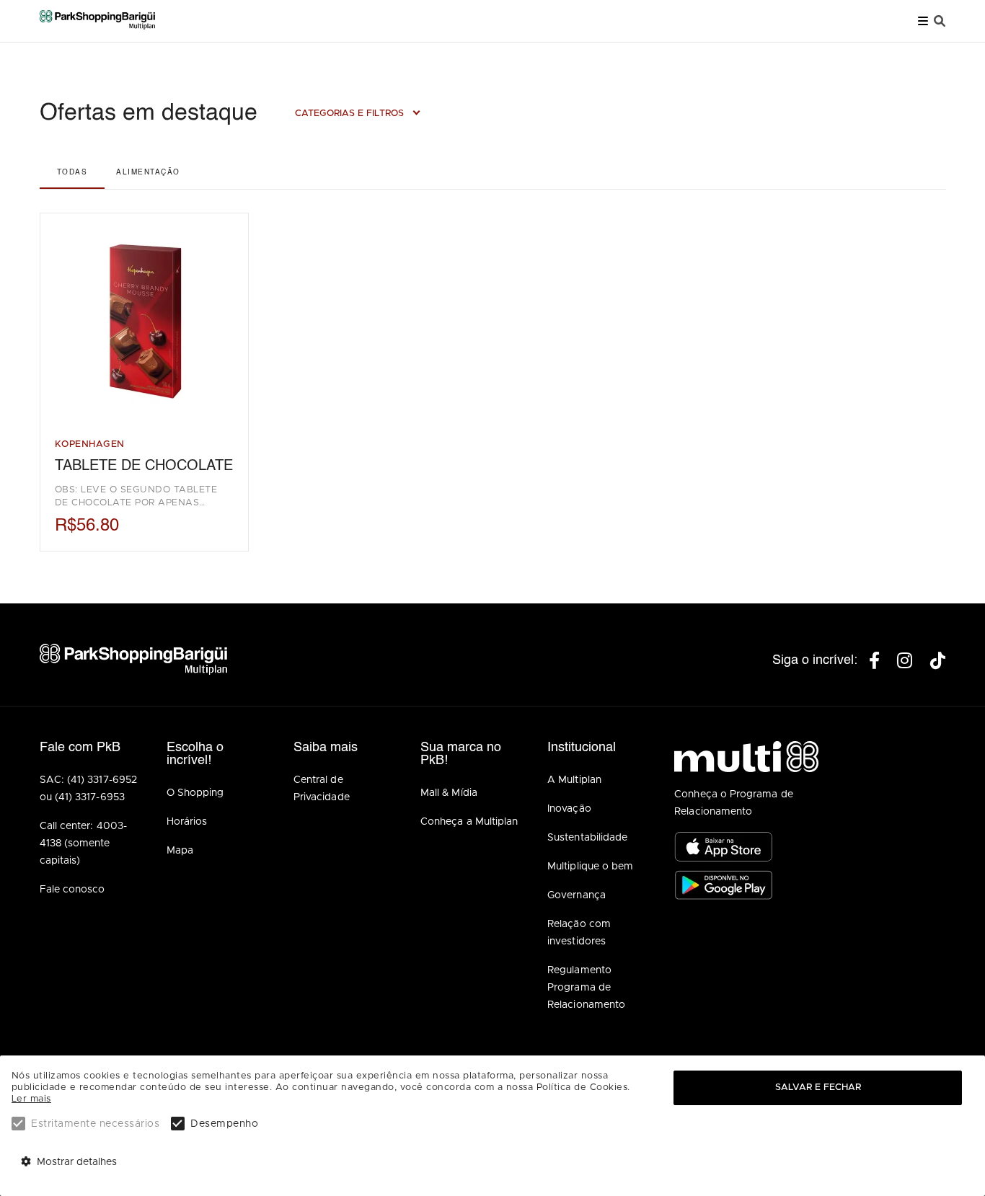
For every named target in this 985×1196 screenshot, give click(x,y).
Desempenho (224, 1124)
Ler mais (31, 1099)
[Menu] (923, 21)
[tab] (72, 172)
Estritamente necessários (95, 1124)
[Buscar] (939, 21)
